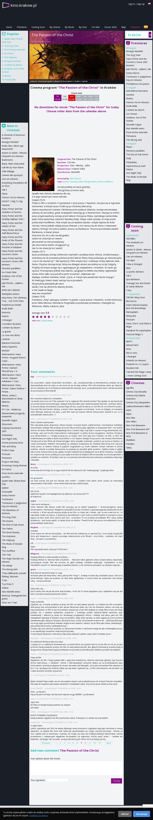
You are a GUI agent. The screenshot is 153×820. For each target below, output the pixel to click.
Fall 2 (128, 275)
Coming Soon (38, 27)
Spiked (5, 487)
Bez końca (131, 301)
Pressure (130, 319)
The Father (7, 528)
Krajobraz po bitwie (11, 304)
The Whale (7, 565)
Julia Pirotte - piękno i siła (138, 69)
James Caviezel (70, 181)
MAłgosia (34, 553)
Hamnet (6, 205)
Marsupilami (132, 312)
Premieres (22, 27)
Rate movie (48, 320)
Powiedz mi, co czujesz (137, 364)
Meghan (34, 527)
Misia (33, 464)
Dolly (128, 158)
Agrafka (130, 387)
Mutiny (129, 98)
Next (108, 742)
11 (100, 742)
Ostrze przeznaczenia (12, 442)
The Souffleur (8, 550)
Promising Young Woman (14, 465)
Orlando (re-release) (136, 360)
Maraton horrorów (11, 343)
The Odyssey (10, 57)
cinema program (45, 81)
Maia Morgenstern (88, 181)
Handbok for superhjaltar (138, 330)
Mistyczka (131, 315)
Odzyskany (131, 162)
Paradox (130, 443)
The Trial (6, 554)
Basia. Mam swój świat (13, 163)
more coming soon (137, 375)
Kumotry (6, 312)
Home (9, 27)
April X (129, 341)
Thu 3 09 (96, 98)
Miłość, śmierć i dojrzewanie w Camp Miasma (12, 398)
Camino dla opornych (12, 175)
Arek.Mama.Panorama (137, 90)
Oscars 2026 (110, 27)
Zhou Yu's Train (9, 602)
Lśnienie (6, 339)
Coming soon (137, 228)
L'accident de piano (11, 323)
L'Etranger (131, 356)
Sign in (131, 4)
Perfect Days (8, 450)
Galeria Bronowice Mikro (138, 406)
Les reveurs (131, 113)
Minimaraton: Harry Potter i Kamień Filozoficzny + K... (11, 367)
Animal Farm (132, 345)
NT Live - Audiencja (11, 409)
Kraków (134, 34)
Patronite (135, 27)
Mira (128, 268)
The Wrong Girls (134, 139)
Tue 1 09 (85, 98)
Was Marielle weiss (135, 128)
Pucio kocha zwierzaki (136, 132)
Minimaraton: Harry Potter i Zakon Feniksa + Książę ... (14, 388)
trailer (77, 81)
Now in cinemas (13, 128)
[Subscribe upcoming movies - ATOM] (145, 27)
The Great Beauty (10, 532)
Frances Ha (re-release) (137, 102)
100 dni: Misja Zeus (135, 297)
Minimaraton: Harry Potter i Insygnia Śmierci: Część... (14, 357)
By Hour (83, 27)
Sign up (141, 4)
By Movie (69, 27)
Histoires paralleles (135, 150)
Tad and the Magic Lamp (138, 371)
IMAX (128, 410)
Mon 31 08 (78, 98)
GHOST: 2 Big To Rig (12, 201)
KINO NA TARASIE (11, 290)
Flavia (129, 146)
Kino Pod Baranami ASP (138, 429)
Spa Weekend (133, 279)
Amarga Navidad (134, 51)
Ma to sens (131, 352)
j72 (31, 543)
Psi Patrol (8, 53)
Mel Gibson (46, 41)
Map (123, 27)
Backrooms (7, 159)
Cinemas (137, 383)
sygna (33, 501)
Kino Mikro (131, 421)
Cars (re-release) (134, 256)
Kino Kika (130, 417)
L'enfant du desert (135, 109)
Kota (128, 348)
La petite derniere (135, 271)
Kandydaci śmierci (10, 294)
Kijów (128, 413)
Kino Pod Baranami (135, 425)
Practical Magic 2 (134, 334)
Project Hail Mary (10, 461)
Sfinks (129, 447)
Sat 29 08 (64, 98)
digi (32, 376)
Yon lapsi (130, 260)
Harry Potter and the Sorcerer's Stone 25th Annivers (136, 62)
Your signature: (38, 780)
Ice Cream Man (9, 272)
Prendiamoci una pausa (137, 83)
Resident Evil (132, 368)
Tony (128, 290)
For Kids (96, 27)
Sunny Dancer (133, 73)
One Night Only (133, 173)
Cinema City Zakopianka (138, 402)
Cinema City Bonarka (136, 391)
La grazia (6, 331)
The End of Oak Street (137, 154)
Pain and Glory (9, 446)
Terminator (7, 499)
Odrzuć (125, 814)
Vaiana (5, 587)
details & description (63, 81)
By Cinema (55, 27)
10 (94, 742)
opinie (85, 81)
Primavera (131, 136)
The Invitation (9, 536)
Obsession (7, 424)
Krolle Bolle (131, 106)
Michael (5, 350)
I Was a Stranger (134, 264)
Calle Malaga (8, 171)
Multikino (130, 440)
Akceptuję (141, 814)
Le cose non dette (11, 335)
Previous (46, 742)
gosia (33, 569)
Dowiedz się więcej (38, 815)
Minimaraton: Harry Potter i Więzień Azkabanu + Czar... (11, 378)
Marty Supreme (9, 346)
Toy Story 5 (7, 584)
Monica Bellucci (105, 181)
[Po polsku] (149, 4)
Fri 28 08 (57, 98)
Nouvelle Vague (133, 124)
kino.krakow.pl (24, 5)
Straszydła (10, 79)
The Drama (7, 521)
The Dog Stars (133, 55)
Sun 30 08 (71, 98)
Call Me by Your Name (13, 167)
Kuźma (5, 316)
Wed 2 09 (90, 98)
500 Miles (130, 238)
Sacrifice (130, 94)
